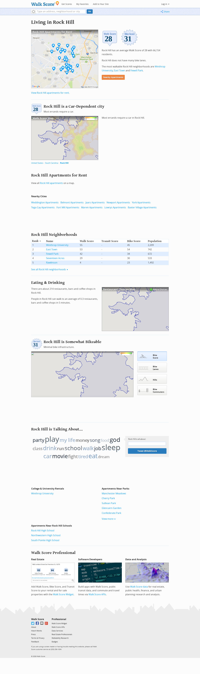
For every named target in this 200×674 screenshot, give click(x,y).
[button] (33, 11)
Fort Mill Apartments (68, 207)
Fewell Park (136, 70)
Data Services (57, 631)
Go (89, 11)
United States (37, 163)
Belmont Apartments (72, 202)
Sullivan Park (109, 503)
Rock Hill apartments (51, 183)
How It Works (36, 631)
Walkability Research (60, 638)
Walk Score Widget (63, 594)
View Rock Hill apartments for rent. (50, 92)
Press (33, 634)
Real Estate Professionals (62, 634)
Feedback (35, 642)
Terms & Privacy (37, 638)
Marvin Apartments (91, 207)
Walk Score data (139, 586)
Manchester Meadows (114, 493)
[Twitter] (33, 623)
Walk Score (37, 619)
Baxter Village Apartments (142, 207)
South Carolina (51, 163)
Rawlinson (51, 262)
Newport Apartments (118, 202)
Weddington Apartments (45, 202)
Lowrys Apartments (115, 207)
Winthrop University (57, 245)
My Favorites (82, 4)
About (33, 627)
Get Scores (66, 4)
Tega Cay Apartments (43, 207)
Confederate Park (111, 513)
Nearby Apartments (113, 77)
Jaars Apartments (95, 202)
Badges (55, 642)
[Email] (42, 623)
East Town (119, 70)
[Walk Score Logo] (45, 3)
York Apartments (141, 202)
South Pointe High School (45, 540)
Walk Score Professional (53, 552)
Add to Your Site (101, 4)
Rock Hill (64, 163)
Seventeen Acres (55, 258)
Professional (59, 619)
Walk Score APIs (97, 594)
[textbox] (61, 11)
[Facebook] (37, 623)
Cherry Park (108, 498)
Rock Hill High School (42, 530)
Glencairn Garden (111, 508)
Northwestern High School (45, 535)
